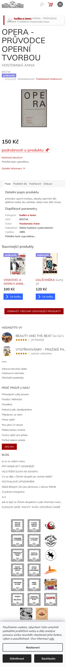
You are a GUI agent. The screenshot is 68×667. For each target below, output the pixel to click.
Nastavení (33, 647)
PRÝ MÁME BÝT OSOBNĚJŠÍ (18, 466)
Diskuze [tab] (48, 183)
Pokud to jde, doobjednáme (17, 409)
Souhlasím (48, 658)
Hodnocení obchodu (13, 373)
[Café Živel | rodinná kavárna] (50, 525)
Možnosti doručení (12, 157)
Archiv (9, 446)
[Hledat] (41, 4)
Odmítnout (17, 658)
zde (51, 638)
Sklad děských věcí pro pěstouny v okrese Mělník (29, 486)
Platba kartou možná (13, 429)
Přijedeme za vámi (12, 414)
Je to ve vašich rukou (13, 461)
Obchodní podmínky (13, 377)
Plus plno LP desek (12, 424)
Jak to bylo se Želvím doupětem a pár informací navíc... (32, 502)
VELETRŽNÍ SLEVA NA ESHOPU (20, 471)
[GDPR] (50, 599)
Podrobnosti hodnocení (49, 78)
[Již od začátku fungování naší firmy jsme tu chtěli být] (17, 599)
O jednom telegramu (13, 491)
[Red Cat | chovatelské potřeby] (50, 584)
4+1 (4, 497)
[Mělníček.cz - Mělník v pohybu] (50, 569)
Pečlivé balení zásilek (13, 440)
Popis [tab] (8, 183)
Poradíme (7, 404)
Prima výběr (8, 419)
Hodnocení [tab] (35, 183)
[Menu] (60, 4)
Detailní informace (12, 168)
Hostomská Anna (29, 223)
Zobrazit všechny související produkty (34, 311)
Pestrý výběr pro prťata (15, 435)
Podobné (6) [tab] (20, 183)
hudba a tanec (27, 215)
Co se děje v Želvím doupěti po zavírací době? (27, 476)
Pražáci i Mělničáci (12, 399)
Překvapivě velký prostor (15, 394)
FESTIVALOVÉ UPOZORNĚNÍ (18, 481)
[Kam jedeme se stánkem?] (26, 613)
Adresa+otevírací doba (14, 368)
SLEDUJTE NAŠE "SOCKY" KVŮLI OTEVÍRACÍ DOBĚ (31, 507)
